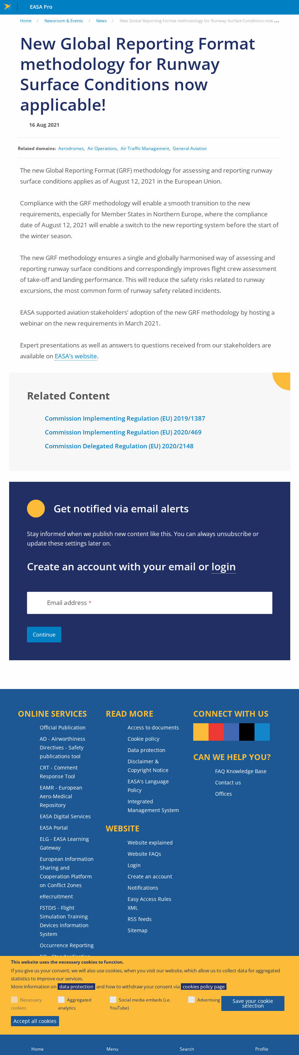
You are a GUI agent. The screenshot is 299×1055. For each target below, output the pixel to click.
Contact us (228, 782)
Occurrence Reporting (67, 945)
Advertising (208, 1000)
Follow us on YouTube (216, 732)
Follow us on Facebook (231, 732)
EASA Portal (54, 827)
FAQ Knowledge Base (241, 771)
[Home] (37, 1045)
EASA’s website (76, 356)
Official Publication (63, 727)
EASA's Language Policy (148, 786)
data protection (76, 986)
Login (134, 865)
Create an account (150, 876)
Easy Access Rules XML (149, 903)
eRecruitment (56, 896)
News (101, 20)
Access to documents (153, 727)
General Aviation (190, 148)
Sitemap (138, 930)
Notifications (143, 887)
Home (25, 20)
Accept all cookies (35, 1020)
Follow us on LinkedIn (262, 732)
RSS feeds (140, 919)
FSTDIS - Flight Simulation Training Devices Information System (64, 920)
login (223, 566)
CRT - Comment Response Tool (59, 772)
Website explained (150, 842)
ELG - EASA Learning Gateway (64, 843)
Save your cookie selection (253, 1003)
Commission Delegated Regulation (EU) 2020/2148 (119, 446)
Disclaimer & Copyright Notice (148, 765)
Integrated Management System (153, 806)
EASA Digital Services (65, 816)
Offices (223, 793)
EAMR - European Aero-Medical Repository (61, 796)
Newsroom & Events (63, 20)
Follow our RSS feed (201, 732)
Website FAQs (144, 853)
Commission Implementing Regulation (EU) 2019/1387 (125, 418)
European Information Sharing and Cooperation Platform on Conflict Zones (67, 872)
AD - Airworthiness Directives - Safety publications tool (62, 747)
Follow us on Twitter (247, 732)
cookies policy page (204, 986)
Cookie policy (143, 738)
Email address (67, 602)
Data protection (147, 750)
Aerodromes (71, 148)
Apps (292, 7)
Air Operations (102, 148)
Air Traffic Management (145, 148)
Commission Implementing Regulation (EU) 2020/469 (123, 432)
